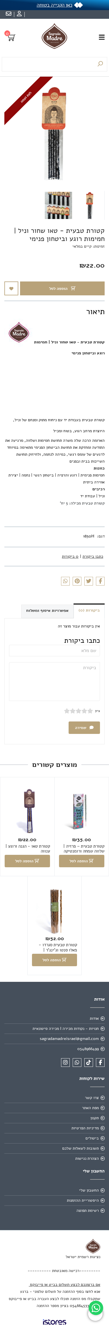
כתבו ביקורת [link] (93, 556)
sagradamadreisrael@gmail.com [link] (69, 1038)
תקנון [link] (94, 1118)
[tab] (57, 169)
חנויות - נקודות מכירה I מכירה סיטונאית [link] (66, 1028)
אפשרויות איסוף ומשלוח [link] (47, 610)
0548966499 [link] (88, 1049)
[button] (89, 205)
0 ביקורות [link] (70, 556)
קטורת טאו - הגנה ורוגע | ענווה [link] (28, 849)
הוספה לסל (59, 288)
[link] (96, 1308)
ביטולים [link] (92, 1138)
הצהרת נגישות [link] (87, 1158)
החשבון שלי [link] (89, 1190)
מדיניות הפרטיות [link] (85, 1128)
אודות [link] (94, 1018)
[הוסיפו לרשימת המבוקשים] (11, 288)
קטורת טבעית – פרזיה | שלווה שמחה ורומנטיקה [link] (83, 849)
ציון (97, 711)
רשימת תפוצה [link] (87, 1210)
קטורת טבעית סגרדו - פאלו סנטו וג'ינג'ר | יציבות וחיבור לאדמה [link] (58, 950)
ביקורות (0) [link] (89, 610)
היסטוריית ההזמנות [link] (83, 1200)
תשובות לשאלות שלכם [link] (80, 1148)
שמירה (81, 727)
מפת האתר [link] (90, 1108)
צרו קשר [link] (92, 1097)
